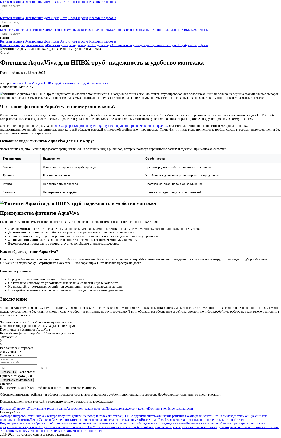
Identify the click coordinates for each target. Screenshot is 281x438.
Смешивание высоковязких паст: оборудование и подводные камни (138, 423)
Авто (63, 1)
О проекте (21, 408)
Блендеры (171, 29)
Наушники (156, 29)
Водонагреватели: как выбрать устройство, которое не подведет (45, 423)
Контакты (7, 408)
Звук (109, 29)
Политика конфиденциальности (170, 408)
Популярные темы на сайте (47, 408)
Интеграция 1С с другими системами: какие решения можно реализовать (160, 416)
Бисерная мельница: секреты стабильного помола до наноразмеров (194, 427)
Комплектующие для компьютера (23, 29)
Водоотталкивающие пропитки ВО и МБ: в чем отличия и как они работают (93, 427)
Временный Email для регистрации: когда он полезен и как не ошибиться (192, 419)
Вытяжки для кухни (61, 29)
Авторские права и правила (86, 408)
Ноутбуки (185, 29)
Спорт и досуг (78, 1)
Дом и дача (51, 1)
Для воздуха (83, 29)
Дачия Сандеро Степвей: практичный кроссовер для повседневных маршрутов (85, 419)
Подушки (99, 29)
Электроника (34, 1)
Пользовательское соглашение (127, 408)
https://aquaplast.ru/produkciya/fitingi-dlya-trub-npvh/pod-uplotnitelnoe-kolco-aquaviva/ (111, 126)
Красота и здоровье (102, 1)
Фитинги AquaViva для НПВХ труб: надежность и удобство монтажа (59, 83)
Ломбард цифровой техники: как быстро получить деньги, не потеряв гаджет (54, 416)
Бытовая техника (12, 1)
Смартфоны (200, 29)
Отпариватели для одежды (130, 29)
